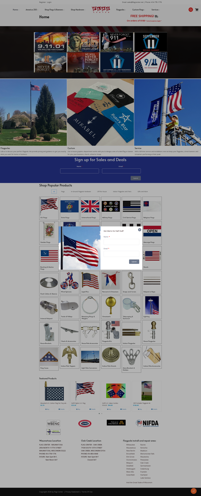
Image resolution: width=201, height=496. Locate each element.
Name (106, 237)
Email (106, 249)
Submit (134, 262)
